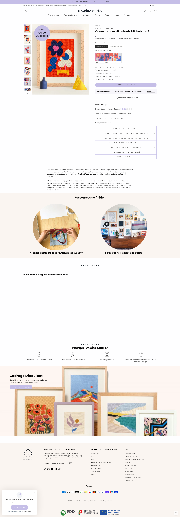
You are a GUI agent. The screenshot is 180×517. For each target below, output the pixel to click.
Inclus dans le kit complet (126, 128)
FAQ (84, 5)
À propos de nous (130, 465)
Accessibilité (129, 471)
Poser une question (126, 157)
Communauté (95, 471)
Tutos (107, 15)
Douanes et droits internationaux (135, 459)
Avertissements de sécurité (126, 152)
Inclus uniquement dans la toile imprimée (126, 133)
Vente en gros (129, 474)
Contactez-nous (130, 453)
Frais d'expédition (110, 38)
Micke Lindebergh (104, 28)
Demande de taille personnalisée (126, 142)
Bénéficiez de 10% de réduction (33, 5)
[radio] (101, 46)
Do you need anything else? (109, 67)
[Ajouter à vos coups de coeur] (25, 282)
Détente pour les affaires (133, 477)
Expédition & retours (131, 456)
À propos (127, 15)
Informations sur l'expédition (126, 147)
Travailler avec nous (131, 480)
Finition (98, 15)
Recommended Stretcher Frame (108, 76)
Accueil (97, 26)
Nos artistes (128, 468)
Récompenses (72, 5)
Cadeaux (116, 15)
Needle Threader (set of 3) (106, 73)
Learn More (151, 91)
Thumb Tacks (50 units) (105, 79)
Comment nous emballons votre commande (126, 138)
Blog (79, 5)
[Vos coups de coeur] (150, 11)
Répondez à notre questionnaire (55, 5)
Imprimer (128, 462)
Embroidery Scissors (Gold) (106, 70)
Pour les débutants (71, 15)
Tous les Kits (95, 453)
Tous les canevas (54, 15)
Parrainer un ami (96, 468)
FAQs (93, 474)
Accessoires (86, 15)
